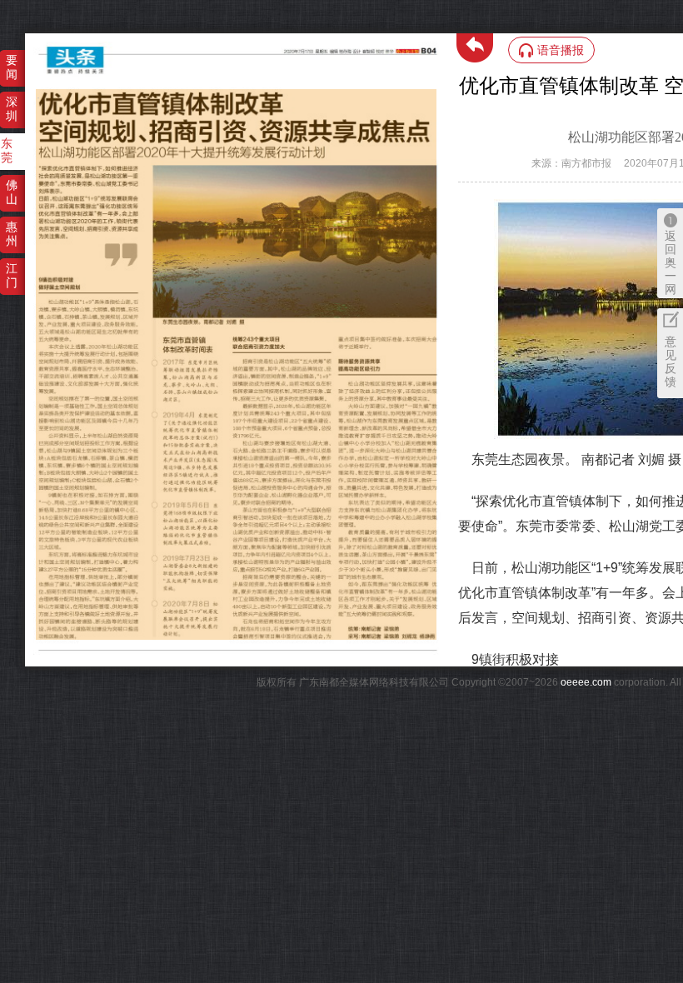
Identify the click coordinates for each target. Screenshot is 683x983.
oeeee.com (586, 682)
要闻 (11, 67)
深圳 (11, 108)
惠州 (11, 233)
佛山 (11, 192)
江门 (11, 275)
